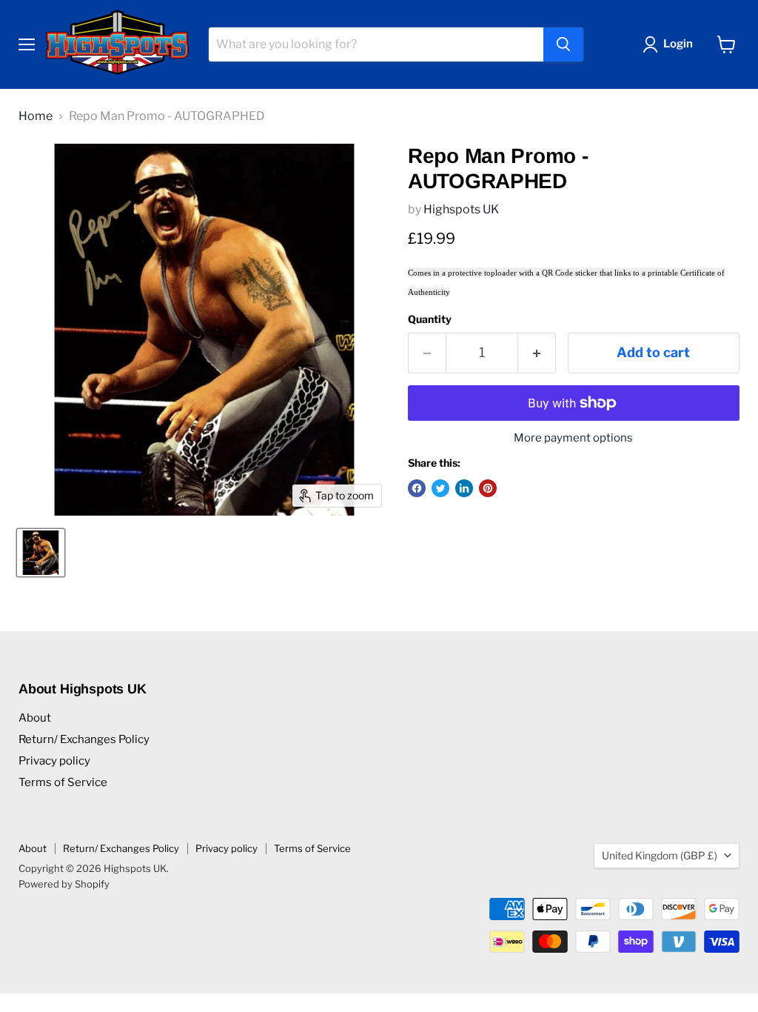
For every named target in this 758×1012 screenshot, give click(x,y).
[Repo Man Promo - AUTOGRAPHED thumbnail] (40, 552)
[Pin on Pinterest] (488, 488)
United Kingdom (659, 855)
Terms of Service (63, 782)
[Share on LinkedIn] (464, 488)
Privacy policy (54, 761)
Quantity (430, 319)
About (35, 718)
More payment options (573, 438)
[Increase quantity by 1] (537, 353)
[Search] (563, 44)
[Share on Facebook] (417, 488)
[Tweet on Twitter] (440, 488)
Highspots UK (461, 209)
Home (36, 116)
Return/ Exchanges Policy (84, 739)
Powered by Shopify (64, 884)
